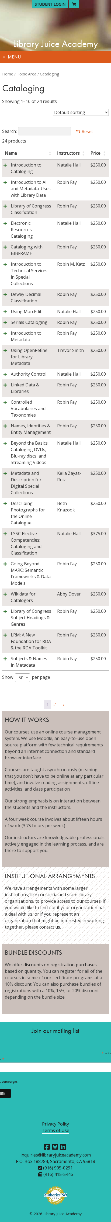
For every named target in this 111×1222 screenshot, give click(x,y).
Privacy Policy (55, 1124)
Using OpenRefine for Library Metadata (29, 356)
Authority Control (28, 374)
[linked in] (63, 1147)
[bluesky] (55, 1147)
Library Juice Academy (55, 43)
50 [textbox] (21, 678)
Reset (87, 131)
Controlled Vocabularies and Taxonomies (28, 408)
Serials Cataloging (29, 322)
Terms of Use (55, 1130)
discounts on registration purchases (60, 965)
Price (95, 153)
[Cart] (74, 4)
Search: (9, 131)
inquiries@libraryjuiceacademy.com (55, 1155)
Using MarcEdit (26, 311)
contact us (49, 927)
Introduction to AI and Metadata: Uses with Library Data (31, 188)
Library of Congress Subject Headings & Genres (31, 617)
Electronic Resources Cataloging (22, 229)
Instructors (68, 153)
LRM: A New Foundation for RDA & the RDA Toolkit (31, 641)
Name (11, 153)
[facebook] (47, 1147)
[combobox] (22, 677)
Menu (14, 57)
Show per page (26, 677)
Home (7, 74)
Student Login (50, 4)
